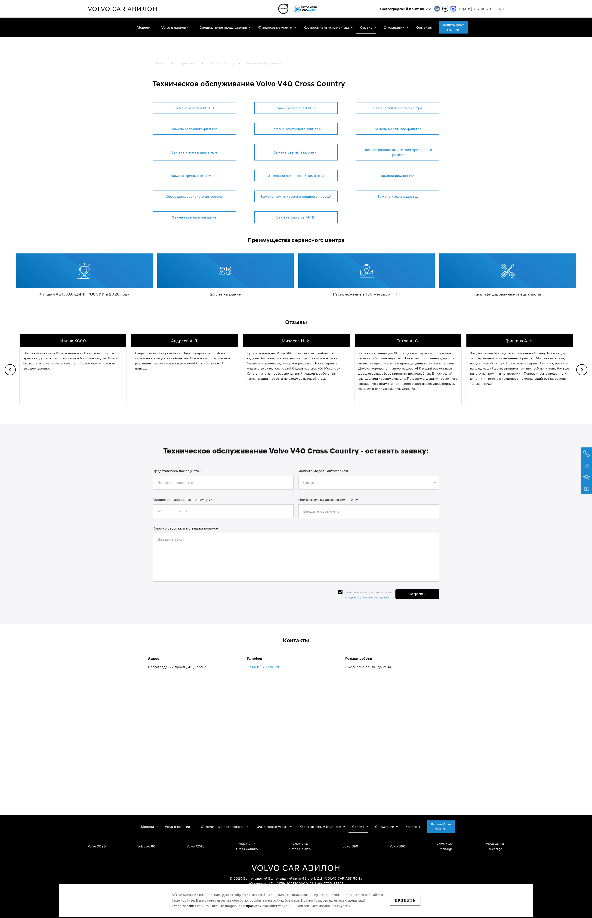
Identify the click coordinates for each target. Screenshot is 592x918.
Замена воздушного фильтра (296, 129)
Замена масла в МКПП (194, 108)
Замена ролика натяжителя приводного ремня (398, 152)
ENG (500, 9)
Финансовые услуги (275, 27)
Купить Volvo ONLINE (453, 27)
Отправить (417, 594)
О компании (394, 27)
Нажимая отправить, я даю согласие (368, 595)
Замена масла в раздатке (194, 217)
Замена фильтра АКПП (296, 217)
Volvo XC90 (97, 846)
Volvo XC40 (196, 846)
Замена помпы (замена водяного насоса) (296, 196)
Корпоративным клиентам (326, 27)
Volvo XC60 (146, 846)
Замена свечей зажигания (296, 152)
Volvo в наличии (174, 27)
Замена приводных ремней (194, 175)
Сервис (366, 27)
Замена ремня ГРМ (397, 175)
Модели (143, 27)
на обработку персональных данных (367, 597)
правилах (253, 906)
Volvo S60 (397, 846)
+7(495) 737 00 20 (475, 9)
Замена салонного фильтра (194, 129)
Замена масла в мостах (397, 196)
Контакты (424, 27)
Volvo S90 (350, 846)
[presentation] (10, 369)
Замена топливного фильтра (397, 108)
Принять (405, 900)
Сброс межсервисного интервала (194, 196)
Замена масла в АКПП (296, 108)
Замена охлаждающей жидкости (296, 175)
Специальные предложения (223, 27)
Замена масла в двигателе (194, 152)
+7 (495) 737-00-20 (264, 667)
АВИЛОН (122, 8)
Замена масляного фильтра (398, 129)
